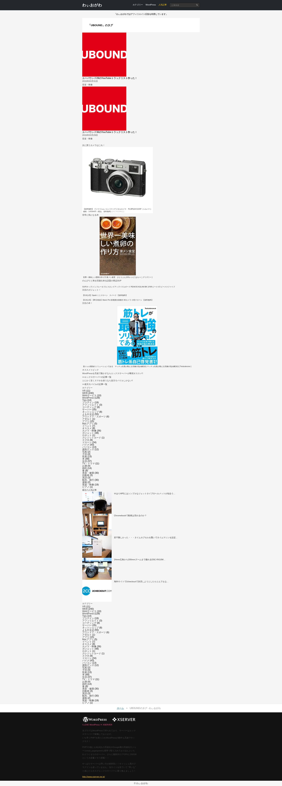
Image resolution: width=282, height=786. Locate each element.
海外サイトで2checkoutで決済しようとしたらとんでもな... (141, 581)
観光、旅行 (88, 480)
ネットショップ (90, 412)
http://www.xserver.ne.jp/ (93, 776)
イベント (87, 426)
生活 (84, 461)
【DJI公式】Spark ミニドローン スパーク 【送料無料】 (104, 295)
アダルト (87, 419)
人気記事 (162, 5)
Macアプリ (88, 423)
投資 (84, 456)
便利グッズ (88, 449)
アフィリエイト (90, 405)
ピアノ (85, 487)
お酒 (84, 466)
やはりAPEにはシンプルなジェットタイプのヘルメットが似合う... (144, 493)
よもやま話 (88, 414)
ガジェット (88, 433)
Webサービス (89, 395)
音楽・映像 (88, 484)
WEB (85, 393)
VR (84, 390)
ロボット (87, 435)
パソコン (87, 447)
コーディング (89, 407)
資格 (84, 482)
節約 (84, 468)
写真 (84, 452)
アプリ (85, 421)
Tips (84, 400)
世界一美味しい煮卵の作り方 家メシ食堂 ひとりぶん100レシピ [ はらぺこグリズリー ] (117, 277)
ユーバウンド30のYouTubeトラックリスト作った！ (109, 132)
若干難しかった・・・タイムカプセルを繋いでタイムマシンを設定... (145, 537)
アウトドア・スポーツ (94, 416)
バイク (85, 444)
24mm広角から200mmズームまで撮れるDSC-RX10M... (139, 559)
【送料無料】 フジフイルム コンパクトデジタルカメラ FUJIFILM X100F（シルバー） (117, 209)
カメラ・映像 (89, 430)
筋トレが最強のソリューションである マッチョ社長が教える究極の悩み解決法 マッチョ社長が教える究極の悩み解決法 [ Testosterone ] (137, 366)
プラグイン (88, 402)
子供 (84, 454)
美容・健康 (88, 473)
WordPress (151, 5)
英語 (84, 477)
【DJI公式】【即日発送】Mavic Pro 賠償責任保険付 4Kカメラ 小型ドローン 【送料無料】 (117, 300)
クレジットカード (91, 437)
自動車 (85, 475)
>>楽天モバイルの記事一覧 (94, 384)
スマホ (85, 440)
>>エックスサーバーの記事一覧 (96, 377)
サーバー (87, 409)
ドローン (87, 442)
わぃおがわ (92, 5)
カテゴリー (138, 5)
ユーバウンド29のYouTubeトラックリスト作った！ (109, 78)
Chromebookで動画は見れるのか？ (130, 515)
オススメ (87, 428)
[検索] (197, 5)
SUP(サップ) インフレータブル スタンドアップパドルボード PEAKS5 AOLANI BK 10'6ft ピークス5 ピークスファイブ (128, 287)
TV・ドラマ (88, 463)
